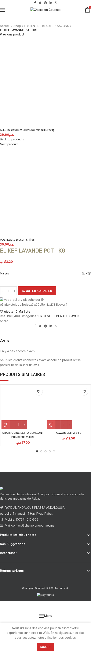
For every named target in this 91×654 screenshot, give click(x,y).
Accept (45, 646)
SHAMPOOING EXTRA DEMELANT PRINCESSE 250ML (23, 435)
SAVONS (63, 26)
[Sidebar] (5, 606)
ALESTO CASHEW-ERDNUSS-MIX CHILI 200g (27, 130)
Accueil (5, 26)
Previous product (12, 34)
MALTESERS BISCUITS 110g (17, 240)
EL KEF (86, 273)
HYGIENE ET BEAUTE (39, 26)
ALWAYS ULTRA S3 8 (68, 433)
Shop (17, 26)
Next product (9, 144)
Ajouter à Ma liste (17, 311)
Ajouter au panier (37, 290)
